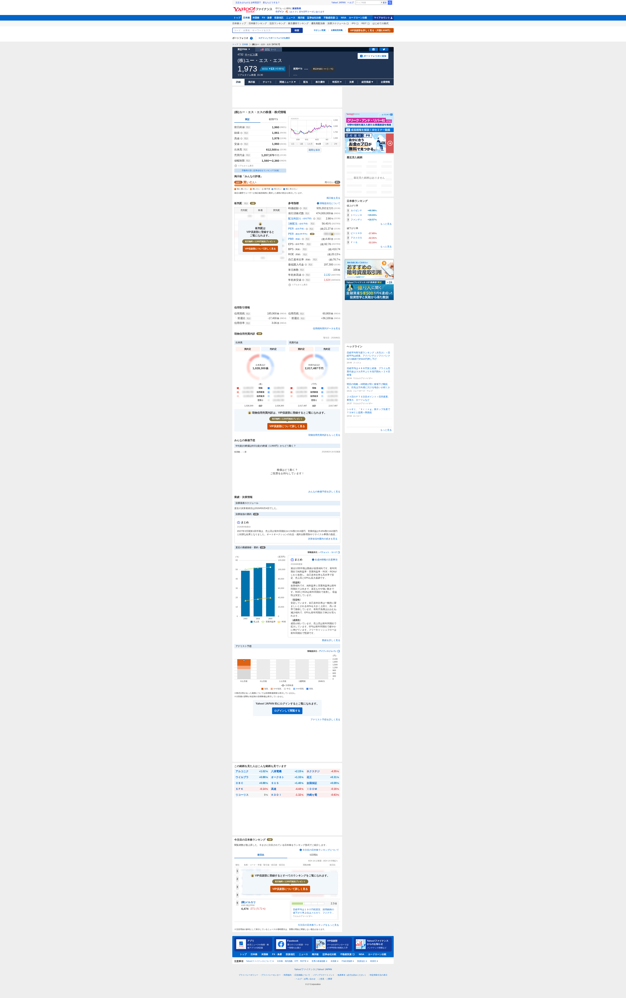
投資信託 (278, 17)
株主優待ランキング (298, 23)
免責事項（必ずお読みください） (352, 975)
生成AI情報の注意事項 (326, 559)
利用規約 (287, 975)
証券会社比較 (314, 17)
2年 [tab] (335, 144)
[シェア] (373, 49)
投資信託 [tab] (361, 961)
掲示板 (301, 17)
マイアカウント (382, 17)
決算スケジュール (337, 23)
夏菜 (385, 2)
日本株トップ (239, 23)
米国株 (256, 17)
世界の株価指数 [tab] (318, 961)
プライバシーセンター (271, 975)
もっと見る (386, 224)
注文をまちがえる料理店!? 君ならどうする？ (258, 2)
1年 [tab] (327, 144)
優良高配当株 (318, 23)
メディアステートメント (324, 975)
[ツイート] (383, 49)
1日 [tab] (292, 144)
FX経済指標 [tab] (347, 961)
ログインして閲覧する (287, 710)
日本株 (246, 17)
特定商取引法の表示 (378, 975)
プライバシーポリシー (248, 975)
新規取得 (296, 8)
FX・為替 (267, 17)
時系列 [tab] (373, 961)
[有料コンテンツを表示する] (332, 234)
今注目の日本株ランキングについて (320, 850)
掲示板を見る (333, 198)
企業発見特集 (337, 30)
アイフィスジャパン (328, 651)
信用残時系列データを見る (326, 328)
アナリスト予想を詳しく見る (325, 719)
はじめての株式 (380, 23)
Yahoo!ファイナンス (304, 969)
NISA (343, 17)
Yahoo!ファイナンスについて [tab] (259, 961)
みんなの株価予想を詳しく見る (324, 491)
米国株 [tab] (333, 961)
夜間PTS (273, 119)
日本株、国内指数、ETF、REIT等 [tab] (291, 961)
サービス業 (251, 54)
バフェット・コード (328, 552)
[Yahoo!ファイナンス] (253, 8)
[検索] (390, 2)
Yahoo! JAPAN (338, 2)
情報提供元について (330, 203)
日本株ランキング (258, 23)
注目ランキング (277, 23)
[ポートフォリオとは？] (251, 38)
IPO (354, 23)
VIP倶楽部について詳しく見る (260, 248)
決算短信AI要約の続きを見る (322, 538)
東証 (247, 119)
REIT (364, 23)
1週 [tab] (301, 144)
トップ (237, 17)
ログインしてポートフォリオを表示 (274, 38)
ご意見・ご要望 (325, 979)
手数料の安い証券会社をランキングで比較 (260, 170)
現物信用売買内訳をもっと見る (324, 435)
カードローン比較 (358, 17)
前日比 (260, 854)
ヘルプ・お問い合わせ (305, 979)
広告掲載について (302, 975)
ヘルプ (350, 2)
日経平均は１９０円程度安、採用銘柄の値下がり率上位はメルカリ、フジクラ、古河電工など (313, 911)
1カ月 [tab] (310, 144)
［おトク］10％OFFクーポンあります (306, 11)
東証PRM (242, 49)
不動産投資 (329, 17)
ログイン (280, 11)
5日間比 (314, 854)
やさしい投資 (320, 30)
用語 (248, 127)
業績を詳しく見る (331, 640)
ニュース (290, 17)
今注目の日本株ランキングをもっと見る (318, 925)
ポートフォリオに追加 (375, 56)
